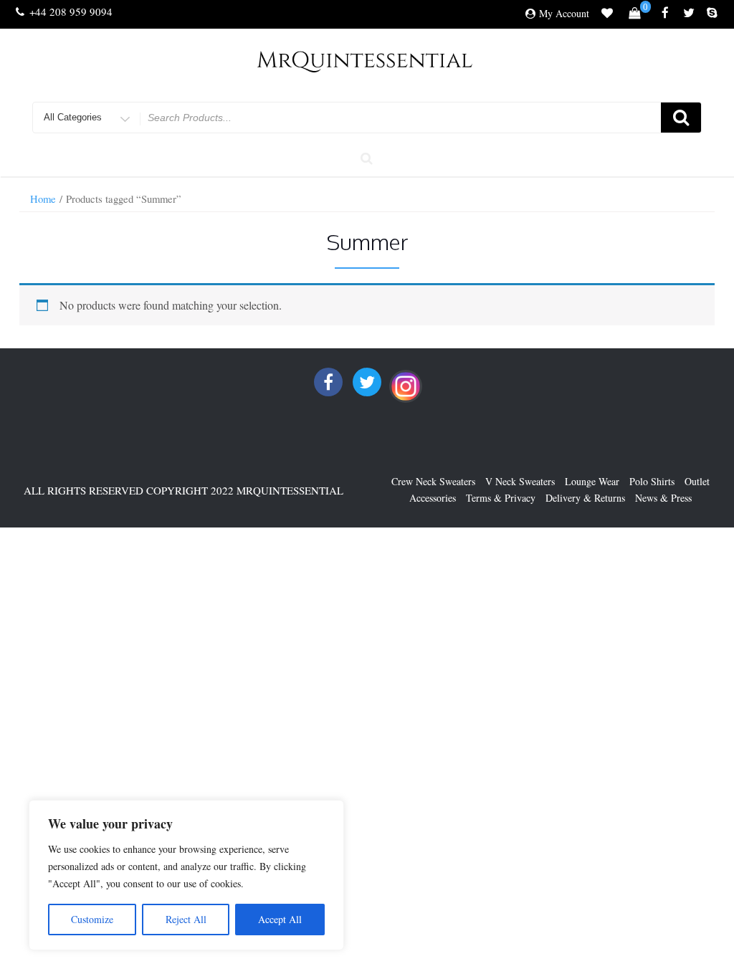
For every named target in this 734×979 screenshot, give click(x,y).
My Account (564, 13)
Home (43, 198)
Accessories (432, 498)
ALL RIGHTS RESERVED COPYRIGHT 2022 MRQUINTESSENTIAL (183, 490)
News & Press (663, 498)
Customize (92, 919)
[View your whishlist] (607, 15)
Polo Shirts (652, 481)
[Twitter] (689, 14)
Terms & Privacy (500, 498)
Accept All (280, 919)
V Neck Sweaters (520, 481)
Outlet (697, 481)
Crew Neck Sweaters (433, 481)
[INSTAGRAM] (405, 386)
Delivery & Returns (585, 498)
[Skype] (712, 14)
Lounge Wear (592, 481)
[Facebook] (665, 14)
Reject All (186, 919)
